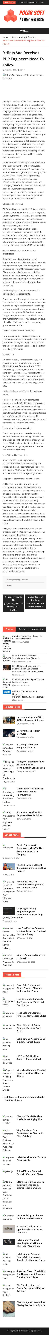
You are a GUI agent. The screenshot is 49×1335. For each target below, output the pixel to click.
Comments (37, 629)
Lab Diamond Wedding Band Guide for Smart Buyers (28, 680)
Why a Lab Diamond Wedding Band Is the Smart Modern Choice (31, 1072)
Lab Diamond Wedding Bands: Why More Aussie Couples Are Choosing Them (31, 1257)
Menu (26, 31)
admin (22, 70)
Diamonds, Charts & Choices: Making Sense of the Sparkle (31, 1304)
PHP (11, 585)
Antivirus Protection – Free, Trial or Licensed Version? (27, 637)
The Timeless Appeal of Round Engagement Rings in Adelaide (31, 1288)
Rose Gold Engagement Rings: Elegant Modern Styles (31, 1014)
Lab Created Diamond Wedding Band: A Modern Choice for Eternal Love (29, 1243)
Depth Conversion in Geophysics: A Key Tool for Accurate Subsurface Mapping (30, 850)
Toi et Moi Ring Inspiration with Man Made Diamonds (30, 1217)
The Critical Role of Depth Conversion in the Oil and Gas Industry (31, 867)
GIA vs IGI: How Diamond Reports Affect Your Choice (30, 1173)
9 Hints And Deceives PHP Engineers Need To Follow (30, 814)
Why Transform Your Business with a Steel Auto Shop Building (30, 1133)
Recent (22, 629)
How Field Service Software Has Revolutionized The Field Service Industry (31, 931)
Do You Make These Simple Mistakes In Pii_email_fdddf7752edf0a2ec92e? (28, 694)
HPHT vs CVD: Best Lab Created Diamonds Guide (29, 1058)
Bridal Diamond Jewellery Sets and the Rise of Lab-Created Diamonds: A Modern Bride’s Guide (27, 669)
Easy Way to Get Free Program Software (27, 746)
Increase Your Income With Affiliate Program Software (30, 719)
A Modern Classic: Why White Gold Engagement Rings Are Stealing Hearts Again (31, 1274)
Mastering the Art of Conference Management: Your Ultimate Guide (30, 884)
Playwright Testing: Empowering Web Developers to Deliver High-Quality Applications (23, 913)
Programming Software (18, 579)
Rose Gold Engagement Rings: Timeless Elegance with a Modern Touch (29, 988)
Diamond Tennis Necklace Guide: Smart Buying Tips (29, 1118)
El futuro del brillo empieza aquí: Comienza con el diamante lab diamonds (30, 1184)
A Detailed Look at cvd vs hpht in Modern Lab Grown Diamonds (30, 1229)
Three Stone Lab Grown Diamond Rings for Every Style (29, 1028)
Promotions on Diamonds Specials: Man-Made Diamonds (26, 657)
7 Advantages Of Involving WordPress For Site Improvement (30, 791)
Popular (9, 629)
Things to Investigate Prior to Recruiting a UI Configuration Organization (31, 764)
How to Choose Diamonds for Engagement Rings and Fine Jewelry (30, 1001)
